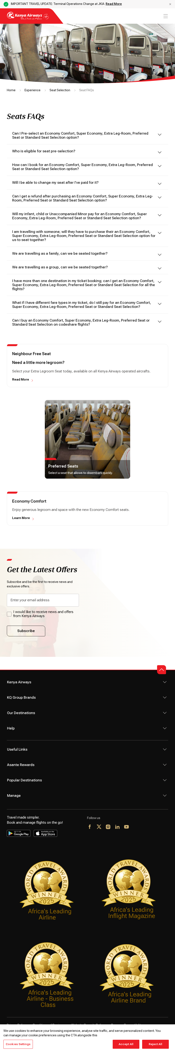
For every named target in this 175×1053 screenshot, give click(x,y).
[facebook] (90, 827)
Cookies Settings (18, 1044)
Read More (114, 4)
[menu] (165, 16)
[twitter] (99, 827)
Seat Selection (60, 90)
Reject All (155, 1044)
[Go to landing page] (28, 19)
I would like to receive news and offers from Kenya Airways (43, 614)
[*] (136, 827)
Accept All (126, 1044)
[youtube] (127, 827)
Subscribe (26, 631)
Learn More (21, 518)
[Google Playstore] (18, 833)
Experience (33, 90)
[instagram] (108, 827)
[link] (87, 439)
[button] (161, 669)
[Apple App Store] (45, 833)
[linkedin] (117, 827)
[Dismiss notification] (170, 4)
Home (11, 90)
